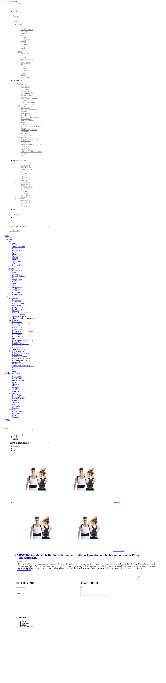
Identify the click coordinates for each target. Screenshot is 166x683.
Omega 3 (15, 388)
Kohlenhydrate (18, 380)
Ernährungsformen (12, 373)
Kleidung (8, 239)
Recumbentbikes (19, 307)
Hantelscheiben (18, 335)
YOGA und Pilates (19, 364)
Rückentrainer (18, 347)
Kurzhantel (16, 346)
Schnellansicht (114, 502)
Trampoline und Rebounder (23, 366)
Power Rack (17, 322)
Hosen (14, 252)
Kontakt (8, 421)
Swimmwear (17, 261)
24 (14, 450)
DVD (14, 369)
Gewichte (16, 325)
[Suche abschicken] (32, 429)
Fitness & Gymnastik (16, 351)
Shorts (14, 254)
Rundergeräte (17, 309)
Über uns (8, 238)
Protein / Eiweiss (18, 379)
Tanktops (16, 289)
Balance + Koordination (21, 353)
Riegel (14, 382)
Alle (14, 452)
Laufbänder (16, 305)
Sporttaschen (17, 256)
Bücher (15, 368)
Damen (11, 241)
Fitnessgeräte (10, 296)
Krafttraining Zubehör (20, 344)
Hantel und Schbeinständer (23, 331)
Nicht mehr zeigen (36, 679)
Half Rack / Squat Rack (21, 324)
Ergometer (16, 300)
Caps (14, 243)
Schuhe (15, 245)
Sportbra (15, 260)
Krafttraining (13, 320)
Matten (15, 371)
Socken (15, 258)
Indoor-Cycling (18, 303)
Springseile (16, 362)
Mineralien (16, 386)
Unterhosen (17, 294)
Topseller (16, 417)
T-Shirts (15, 267)
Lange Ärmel (17, 250)
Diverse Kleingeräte (19, 357)
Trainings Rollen (18, 314)
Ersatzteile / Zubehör (20, 313)
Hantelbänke (17, 333)
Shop (7, 419)
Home (7, 236)
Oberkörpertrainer (19, 316)
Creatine (15, 391)
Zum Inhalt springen (9, 2)
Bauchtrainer (17, 327)
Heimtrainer (16, 302)
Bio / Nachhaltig (14, 393)
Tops (14, 263)
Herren (11, 269)
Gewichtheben (18, 329)
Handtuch (16, 265)
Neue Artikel (17, 271)
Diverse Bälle (17, 355)
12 (13, 448)
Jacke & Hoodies (18, 247)
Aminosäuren (17, 389)
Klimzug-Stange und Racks (22, 340)
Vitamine (15, 384)
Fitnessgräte (13, 298)
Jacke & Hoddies (18, 276)
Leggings (15, 249)
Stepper (15, 311)
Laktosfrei (12, 410)
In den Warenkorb (24, 570)
